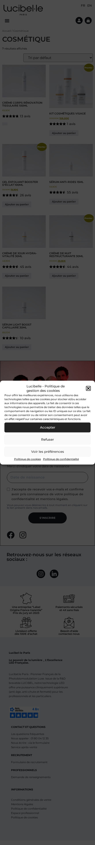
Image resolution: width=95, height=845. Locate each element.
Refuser (47, 439)
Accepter (47, 427)
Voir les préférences (47, 451)
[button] (88, 388)
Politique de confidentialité (61, 458)
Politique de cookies (27, 458)
